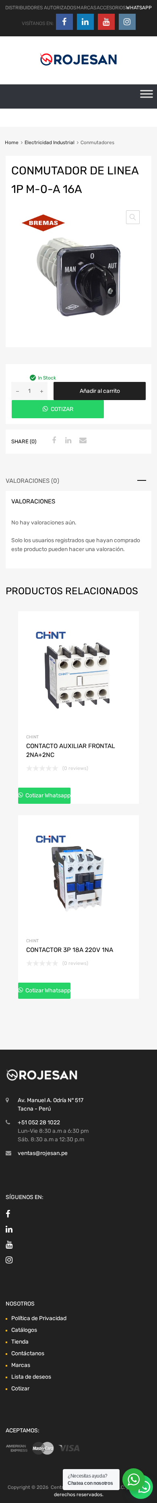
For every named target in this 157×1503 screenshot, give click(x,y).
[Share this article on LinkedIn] (67, 441)
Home (12, 142)
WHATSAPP (139, 7)
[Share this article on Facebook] (53, 441)
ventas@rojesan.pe (43, 1153)
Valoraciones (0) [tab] (32, 480)
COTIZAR (62, 409)
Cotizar (20, 1388)
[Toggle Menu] (146, 96)
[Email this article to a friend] (81, 441)
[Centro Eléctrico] (78, 67)
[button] (133, 217)
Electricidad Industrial (49, 142)
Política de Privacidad (38, 1318)
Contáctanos (27, 1353)
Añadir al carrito (100, 391)
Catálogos (24, 1330)
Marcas (20, 1365)
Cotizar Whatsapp (47, 795)
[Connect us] (64, 22)
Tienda (20, 1341)
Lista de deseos (31, 1376)
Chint (32, 737)
